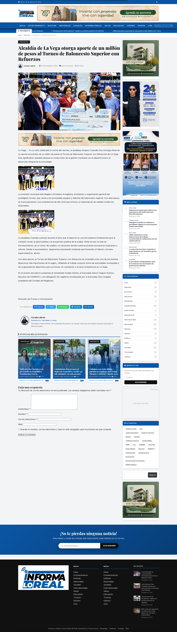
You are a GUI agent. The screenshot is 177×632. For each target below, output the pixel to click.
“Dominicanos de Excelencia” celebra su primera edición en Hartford (50, 31)
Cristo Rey (151, 445)
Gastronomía (129, 310)
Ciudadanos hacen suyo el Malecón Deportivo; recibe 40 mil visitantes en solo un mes (68, 371)
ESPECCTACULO (131, 465)
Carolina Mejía (147, 441)
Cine (150, 26)
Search (152, 475)
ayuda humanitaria (132, 433)
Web (20, 424)
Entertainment (130, 453)
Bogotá (128, 437)
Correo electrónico (27, 419)
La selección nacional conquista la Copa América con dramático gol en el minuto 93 (143, 251)
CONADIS (142, 445)
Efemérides (128, 301)
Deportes (27, 35)
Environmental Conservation (135, 461)
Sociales (77, 26)
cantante (137, 437)
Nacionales (65, 26)
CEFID (128, 445)
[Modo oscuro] (157, 2)
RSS (127, 628)
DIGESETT (151, 449)
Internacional (129, 315)
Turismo (131, 26)
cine (134, 445)
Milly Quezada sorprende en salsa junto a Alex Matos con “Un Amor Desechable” (116, 31)
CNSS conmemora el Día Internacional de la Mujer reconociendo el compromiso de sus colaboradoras (143, 238)
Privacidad (103, 628)
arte (141, 429)
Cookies (121, 628)
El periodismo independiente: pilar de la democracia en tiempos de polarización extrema (142, 263)
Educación (118, 26)
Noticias (52, 26)
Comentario (24, 409)
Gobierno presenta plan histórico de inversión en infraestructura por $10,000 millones (143, 212)
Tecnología (134, 220)
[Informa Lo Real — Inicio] (26, 13)
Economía (128, 292)
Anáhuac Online (131, 429)
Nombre (22, 414)
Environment (130, 457)
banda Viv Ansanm (147, 433)
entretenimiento (143, 453)
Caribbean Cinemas (132, 441)
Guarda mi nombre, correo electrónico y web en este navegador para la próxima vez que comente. (65, 429)
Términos (112, 628)
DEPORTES (25, 341)
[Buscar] (171, 25)
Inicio (22, 26)
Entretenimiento (36, 26)
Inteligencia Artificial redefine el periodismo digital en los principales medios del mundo (143, 224)
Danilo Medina (130, 449)
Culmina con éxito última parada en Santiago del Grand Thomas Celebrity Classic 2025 (103, 371)
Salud (108, 26)
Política (127, 338)
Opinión (141, 26)
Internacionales (93, 26)
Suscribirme (141, 382)
